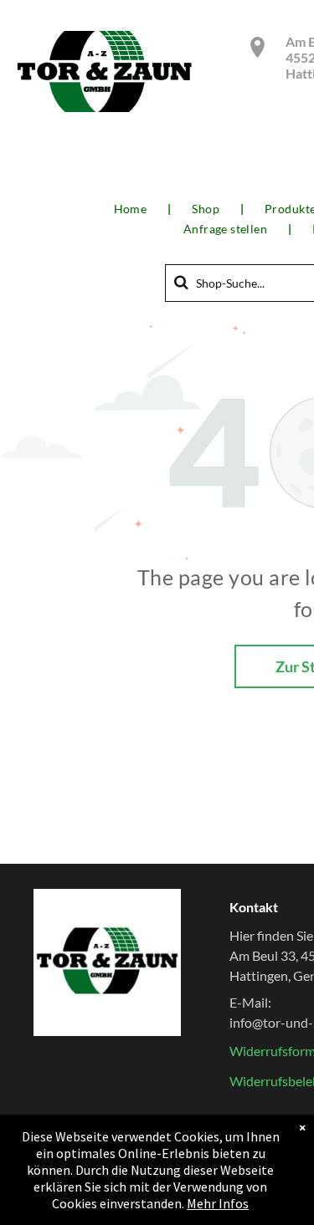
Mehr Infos (218, 1203)
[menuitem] (132, 209)
